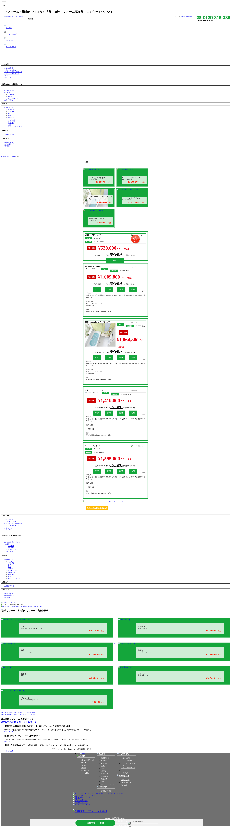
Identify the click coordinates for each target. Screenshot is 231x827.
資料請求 (124, 785)
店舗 (9, 125)
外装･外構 (11, 123)
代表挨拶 (11, 94)
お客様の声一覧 (106, 791)
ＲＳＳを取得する (27, 722)
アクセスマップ (13, 98)
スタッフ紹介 (85, 773)
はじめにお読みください (88, 760)
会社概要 (11, 96)
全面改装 (11, 117)
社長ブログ (124, 773)
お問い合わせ (125, 780)
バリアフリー (12, 119)
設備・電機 (11, 121)
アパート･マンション (15, 126)
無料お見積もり (126, 782)
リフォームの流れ (126, 760)
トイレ (10, 113)
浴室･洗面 (11, 111)
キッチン (11, 109)
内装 (9, 115)
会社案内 (7, 92)
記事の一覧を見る (9, 722)
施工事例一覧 (105, 758)
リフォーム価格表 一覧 (128, 768)
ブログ (123, 770)
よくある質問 (125, 758)
